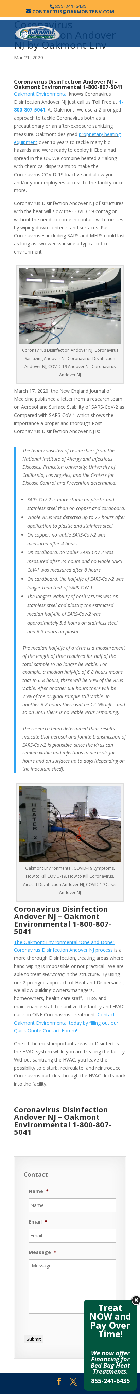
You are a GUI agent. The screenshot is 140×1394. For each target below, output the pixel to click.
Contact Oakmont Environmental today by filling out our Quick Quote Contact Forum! (66, 1022)
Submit (34, 1339)
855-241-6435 (110, 1381)
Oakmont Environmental (41, 93)
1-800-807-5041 (103, 87)
